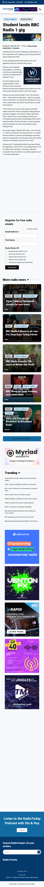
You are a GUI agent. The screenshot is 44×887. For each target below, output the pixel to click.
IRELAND (30, 2)
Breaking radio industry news (18, 251)
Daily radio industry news (17, 254)
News (8, 296)
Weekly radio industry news (17, 257)
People (9, 413)
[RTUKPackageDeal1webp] (22, 37)
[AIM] (22, 619)
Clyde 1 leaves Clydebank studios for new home (20, 303)
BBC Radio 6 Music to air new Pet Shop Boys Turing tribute (22, 333)
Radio (17, 296)
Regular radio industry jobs (17, 259)
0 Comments (15, 48)
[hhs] (22, 583)
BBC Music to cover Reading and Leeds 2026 (21, 393)
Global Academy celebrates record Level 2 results (21, 499)
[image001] (22, 656)
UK (25, 2)
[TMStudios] (22, 692)
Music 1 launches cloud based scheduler (18, 507)
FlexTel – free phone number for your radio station (22, 877)
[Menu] (40, 9)
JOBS (35, 2)
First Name (10, 240)
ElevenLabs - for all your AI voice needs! (22, 884)
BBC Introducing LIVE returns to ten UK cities (19, 517)
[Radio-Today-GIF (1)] (22, 547)
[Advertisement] (22, 186)
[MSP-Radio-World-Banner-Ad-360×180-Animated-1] (22, 456)
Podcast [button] (22, 830)
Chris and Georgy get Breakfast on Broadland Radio (19, 421)
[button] (38, 852)
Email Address (12, 231)
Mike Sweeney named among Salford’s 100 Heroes (21, 521)
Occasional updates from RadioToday (21, 262)
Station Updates (10, 19)
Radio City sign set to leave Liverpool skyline (19, 503)
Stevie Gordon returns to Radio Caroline (17, 494)
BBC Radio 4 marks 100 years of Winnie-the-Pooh (20, 363)
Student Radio (26, 19)
